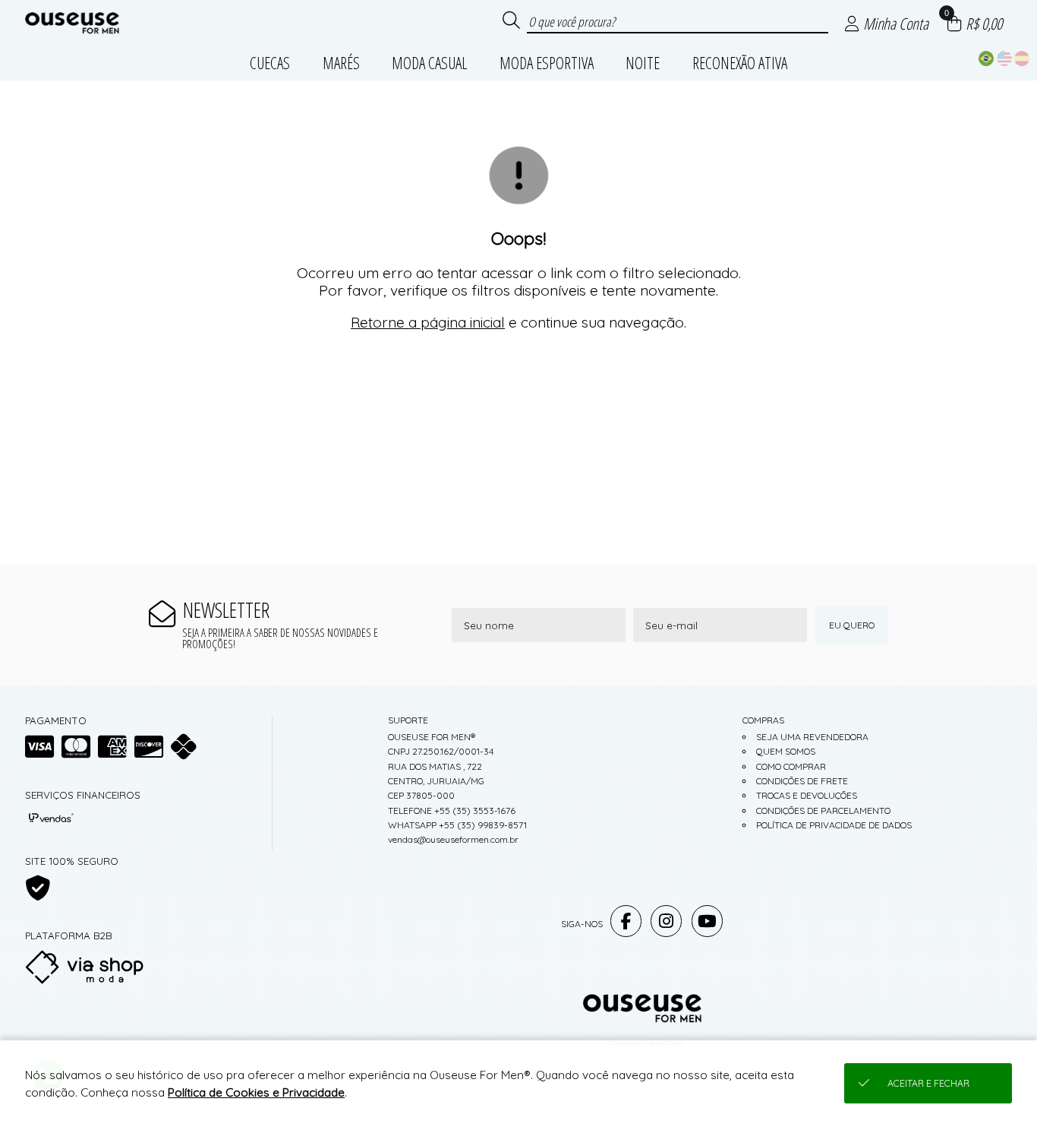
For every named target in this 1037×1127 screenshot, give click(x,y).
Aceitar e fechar (928, 1083)
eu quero (852, 625)
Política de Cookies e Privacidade (256, 1092)
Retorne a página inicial (428, 322)
